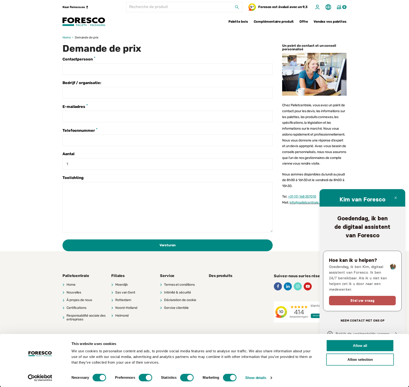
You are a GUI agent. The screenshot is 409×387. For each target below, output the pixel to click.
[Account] (317, 7)
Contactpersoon (78, 58)
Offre (303, 22)
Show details (255, 378)
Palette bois (238, 22)
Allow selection (360, 359)
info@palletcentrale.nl (305, 202)
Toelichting (73, 177)
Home (66, 37)
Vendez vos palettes (330, 22)
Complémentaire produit (274, 22)
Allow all (360, 346)
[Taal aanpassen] (328, 7)
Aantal (68, 154)
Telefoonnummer (80, 130)
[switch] (145, 377)
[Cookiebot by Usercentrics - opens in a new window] (40, 377)
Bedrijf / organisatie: (81, 83)
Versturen (168, 245)
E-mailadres (75, 106)
